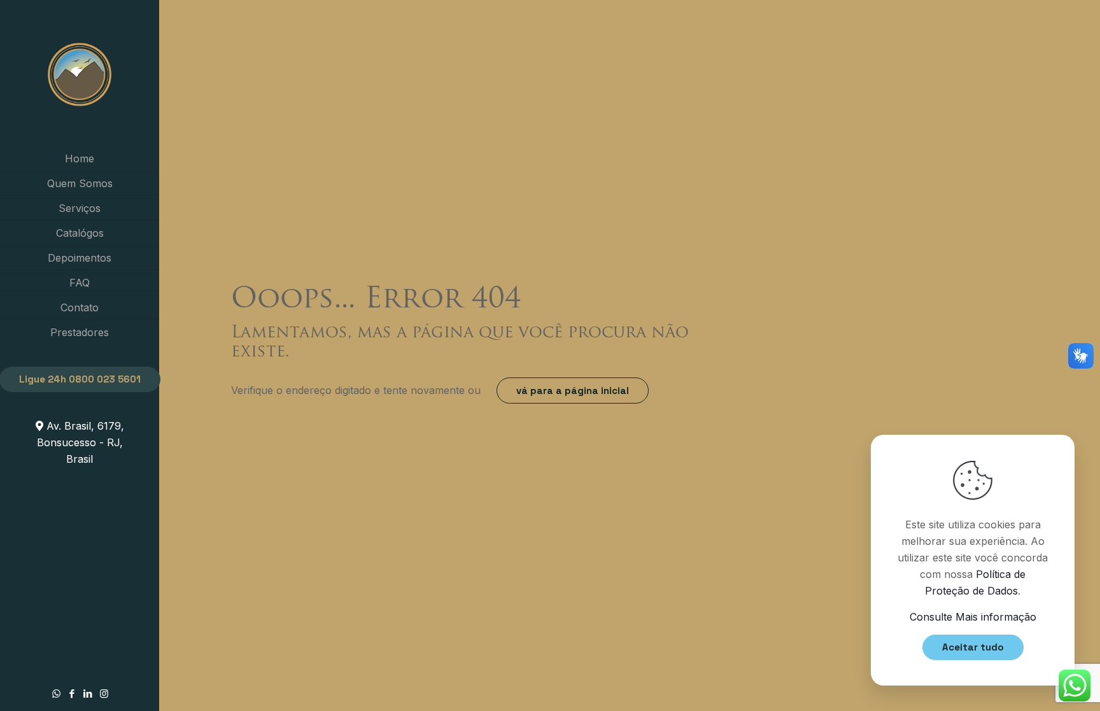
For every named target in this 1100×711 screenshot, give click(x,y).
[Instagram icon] (104, 693)
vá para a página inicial (572, 390)
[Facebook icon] (72, 693)
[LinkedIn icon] (88, 693)
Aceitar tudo (973, 647)
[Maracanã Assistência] (79, 73)
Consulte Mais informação (973, 616)
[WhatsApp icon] (56, 693)
